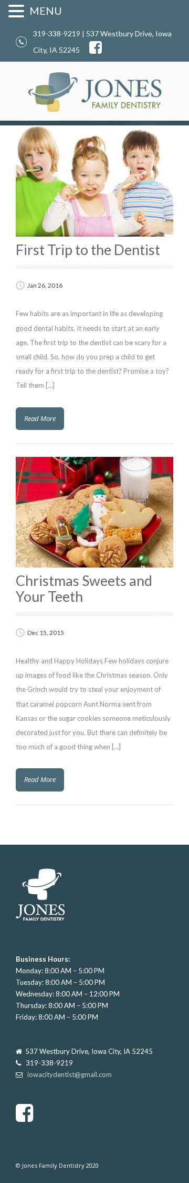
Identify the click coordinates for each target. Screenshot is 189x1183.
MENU (45, 10)
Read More (40, 418)
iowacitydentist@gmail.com (69, 1074)
